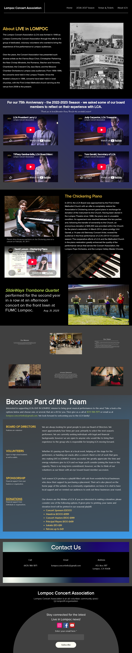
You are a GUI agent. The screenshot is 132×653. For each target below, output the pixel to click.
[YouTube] (72, 625)
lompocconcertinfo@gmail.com (22, 415)
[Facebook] (65, 625)
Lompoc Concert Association (23, 7)
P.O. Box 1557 (101, 565)
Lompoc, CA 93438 (101, 568)
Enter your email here (65, 631)
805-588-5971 (93, 412)
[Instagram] (59, 625)
